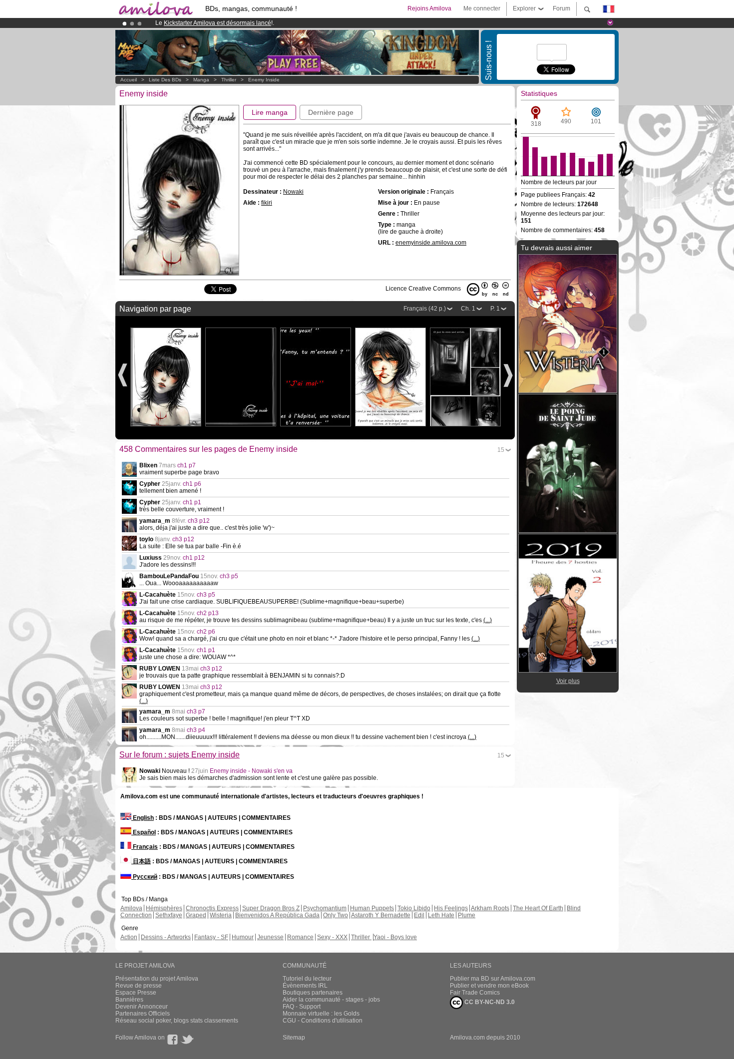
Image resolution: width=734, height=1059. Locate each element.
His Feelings (451, 908)
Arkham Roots (490, 908)
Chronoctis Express (212, 908)
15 (500, 449)
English (142, 817)
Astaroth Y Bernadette (380, 915)
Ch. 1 (468, 308)
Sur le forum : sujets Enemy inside (179, 754)
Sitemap (294, 1037)
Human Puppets (372, 908)
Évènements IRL (305, 985)
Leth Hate (441, 915)
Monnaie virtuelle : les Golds (321, 1013)
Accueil (128, 79)
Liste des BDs (165, 79)
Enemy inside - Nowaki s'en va (251, 770)
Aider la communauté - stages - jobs (331, 999)
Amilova (131, 908)
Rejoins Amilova (429, 8)
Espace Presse (135, 992)
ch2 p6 (206, 631)
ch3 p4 (196, 729)
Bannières (129, 999)
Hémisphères (164, 908)
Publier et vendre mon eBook (489, 985)
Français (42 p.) (424, 308)
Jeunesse (270, 937)
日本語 (141, 861)
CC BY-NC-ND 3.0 (489, 1002)
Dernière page (331, 112)
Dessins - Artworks (166, 937)
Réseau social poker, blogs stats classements (176, 1020)
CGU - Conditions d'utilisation (323, 1020)
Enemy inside (264, 79)
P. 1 (495, 308)
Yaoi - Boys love (395, 937)
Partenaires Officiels (142, 1013)
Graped (196, 915)
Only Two (335, 915)
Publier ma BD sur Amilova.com (492, 978)
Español (143, 832)
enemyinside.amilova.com (430, 242)
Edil (419, 915)
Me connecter (481, 8)
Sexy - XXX (332, 937)
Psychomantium (325, 908)
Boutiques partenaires (313, 992)
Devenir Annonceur (141, 1006)
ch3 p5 (229, 576)
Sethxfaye (168, 915)
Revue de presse (138, 985)
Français (144, 846)
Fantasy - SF (211, 937)
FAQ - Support (302, 1006)
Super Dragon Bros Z (271, 908)
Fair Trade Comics (475, 992)
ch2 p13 (208, 613)
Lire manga (270, 112)
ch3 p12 (199, 520)
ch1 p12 (194, 557)
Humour (243, 937)
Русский (144, 876)
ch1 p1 (192, 502)
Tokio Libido (413, 908)
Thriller (229, 79)
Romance (300, 937)
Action (128, 937)
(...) (487, 620)
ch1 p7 (186, 465)
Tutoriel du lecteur (307, 978)
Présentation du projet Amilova (156, 978)
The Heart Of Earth (538, 908)
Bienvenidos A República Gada (277, 915)
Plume (466, 915)
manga (201, 79)
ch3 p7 (196, 711)
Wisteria (221, 915)
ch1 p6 (192, 483)
